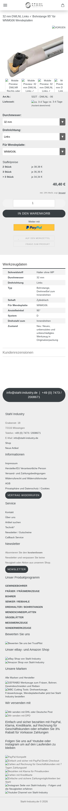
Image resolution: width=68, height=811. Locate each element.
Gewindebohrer (16, 585)
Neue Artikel (11, 448)
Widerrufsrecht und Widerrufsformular (26, 478)
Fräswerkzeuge (28, 591)
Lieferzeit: (8, 101)
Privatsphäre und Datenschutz (22, 488)
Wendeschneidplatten (20, 612)
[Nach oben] (9, 806)
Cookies (45, 488)
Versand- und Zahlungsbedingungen (25, 473)
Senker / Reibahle (17, 601)
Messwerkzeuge (16, 622)
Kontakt (9, 512)
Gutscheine (25, 532)
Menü (5, 5)
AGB (7, 483)
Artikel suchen (13, 522)
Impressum (11, 463)
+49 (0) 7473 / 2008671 (28, 433)
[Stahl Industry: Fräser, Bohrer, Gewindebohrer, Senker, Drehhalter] (34, 5)
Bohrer (10, 596)
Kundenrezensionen (18, 352)
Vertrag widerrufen (23, 495)
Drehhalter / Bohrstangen (24, 607)
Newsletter (11, 532)
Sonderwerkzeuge (18, 628)
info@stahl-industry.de (26, 438)
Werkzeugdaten (15, 264)
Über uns (10, 517)
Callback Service (14, 537)
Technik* (9, 527)
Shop (8, 443)
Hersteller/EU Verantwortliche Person (25, 468)
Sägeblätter (14, 617)
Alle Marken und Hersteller (20, 677)
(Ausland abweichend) (40, 105)
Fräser (10, 591)
